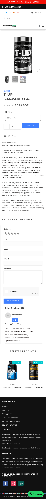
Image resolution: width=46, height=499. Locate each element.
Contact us (5, 410)
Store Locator (9, 425)
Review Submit (13, 301)
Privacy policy (7, 414)
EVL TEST (12, 385)
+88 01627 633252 (13, 444)
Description (10, 136)
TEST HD (34, 385)
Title (6, 239)
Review (7, 268)
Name (6, 249)
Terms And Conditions (10, 418)
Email (6, 259)
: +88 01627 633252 (12, 7)
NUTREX (7, 91)
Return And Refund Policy (11, 421)
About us (5, 406)
